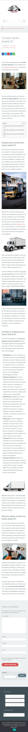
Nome (4, 636)
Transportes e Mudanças (9, 47)
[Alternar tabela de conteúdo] (23, 123)
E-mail (5, 643)
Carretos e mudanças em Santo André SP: (14, 131)
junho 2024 (9, 700)
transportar (19, 224)
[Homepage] (14, 9)
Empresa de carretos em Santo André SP (13, 127)
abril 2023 (9, 704)
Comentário (6, 616)
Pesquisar (4, 672)
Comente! (13, 45)
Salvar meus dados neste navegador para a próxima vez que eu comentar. (14, 659)
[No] (26, 726)
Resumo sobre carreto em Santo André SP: (14, 135)
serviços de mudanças (11, 67)
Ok (14, 729)
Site (4, 650)
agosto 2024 (9, 696)
